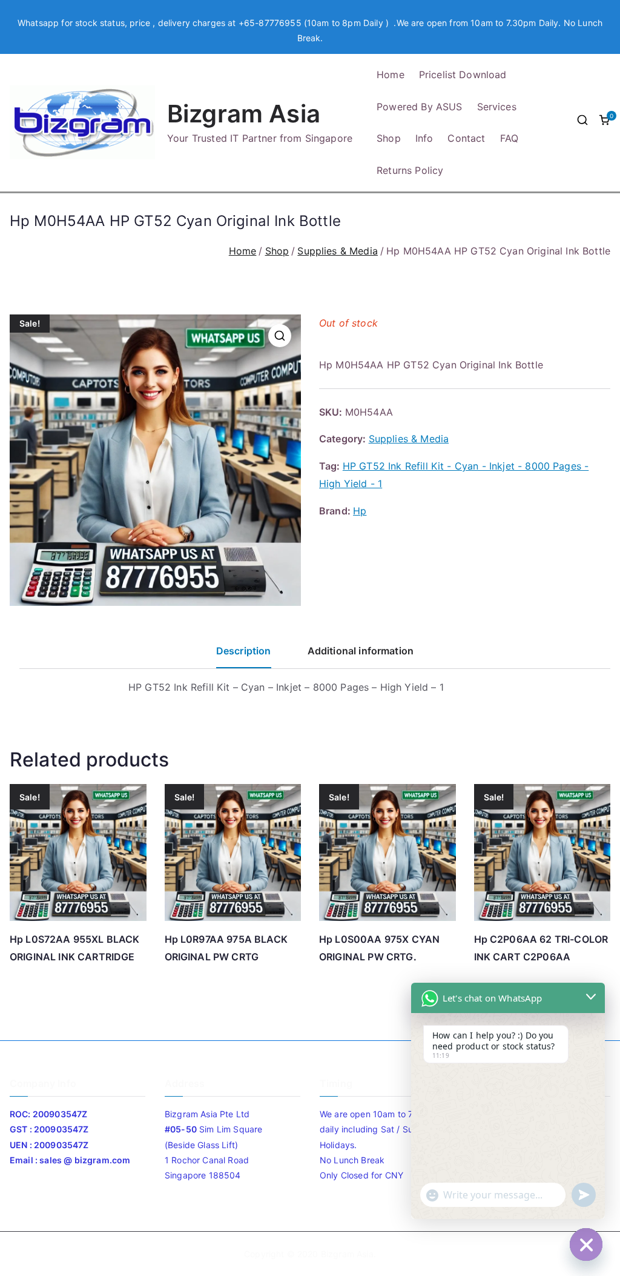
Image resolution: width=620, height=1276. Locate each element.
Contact (466, 138)
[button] (279, 335)
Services (496, 107)
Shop (389, 138)
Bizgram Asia (243, 113)
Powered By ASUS (419, 107)
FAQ (509, 138)
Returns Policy (410, 170)
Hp (359, 511)
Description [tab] (243, 651)
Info (424, 138)
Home (390, 74)
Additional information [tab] (361, 651)
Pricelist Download (463, 74)
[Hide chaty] (586, 1244)
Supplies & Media (337, 251)
